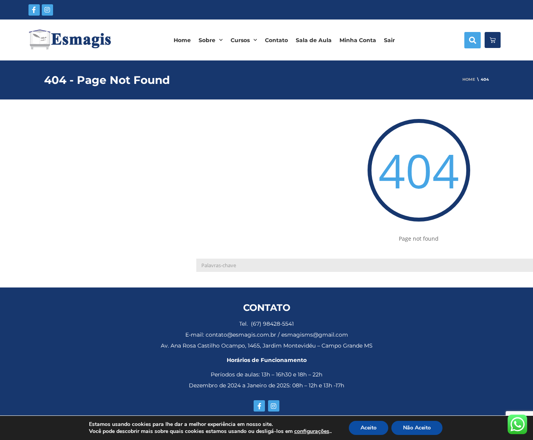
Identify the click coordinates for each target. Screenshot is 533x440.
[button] (472, 40)
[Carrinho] (493, 40)
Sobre (207, 40)
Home (182, 40)
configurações (311, 431)
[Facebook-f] (34, 10)
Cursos (240, 40)
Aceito (369, 427)
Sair (389, 40)
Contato (276, 40)
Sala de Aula (314, 40)
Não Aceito (417, 427)
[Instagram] (47, 10)
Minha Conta (357, 40)
